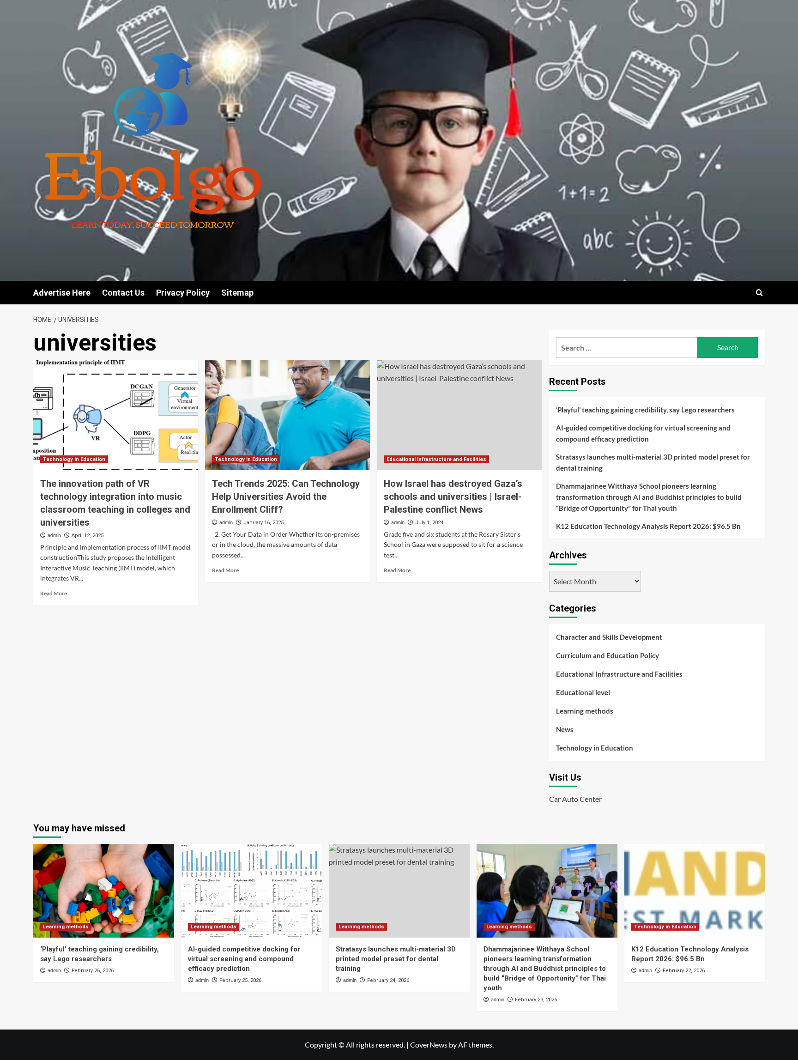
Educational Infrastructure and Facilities (436, 459)
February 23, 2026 (536, 1000)
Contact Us (123, 292)
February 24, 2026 (388, 980)
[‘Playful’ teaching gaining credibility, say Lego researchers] (103, 891)
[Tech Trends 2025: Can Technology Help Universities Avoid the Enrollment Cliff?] (287, 415)
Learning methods (584, 711)
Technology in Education (74, 459)
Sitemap (237, 292)
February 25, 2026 (240, 980)
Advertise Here (62, 292)
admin (54, 535)
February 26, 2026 (93, 971)
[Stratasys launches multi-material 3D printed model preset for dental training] (399, 891)
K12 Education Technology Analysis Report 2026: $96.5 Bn (648, 526)
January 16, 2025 (263, 523)
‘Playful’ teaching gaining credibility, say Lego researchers (645, 410)
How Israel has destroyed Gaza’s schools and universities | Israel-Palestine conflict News (453, 496)
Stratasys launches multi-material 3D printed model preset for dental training (653, 462)
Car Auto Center (575, 798)
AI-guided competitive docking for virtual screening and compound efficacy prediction (643, 433)
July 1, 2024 (429, 523)
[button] (759, 293)
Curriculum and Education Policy (607, 655)
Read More (53, 593)
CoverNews (428, 1044)
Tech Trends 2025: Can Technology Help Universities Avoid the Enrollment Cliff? (286, 496)
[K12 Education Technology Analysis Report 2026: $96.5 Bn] (694, 891)
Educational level (583, 692)
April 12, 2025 (87, 536)
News (565, 729)
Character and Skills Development (609, 637)
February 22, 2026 (684, 971)
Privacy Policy (183, 292)
